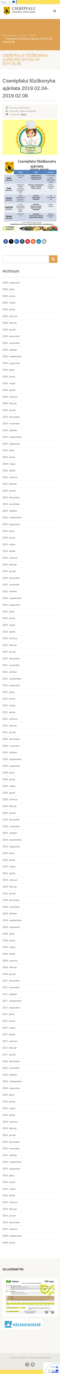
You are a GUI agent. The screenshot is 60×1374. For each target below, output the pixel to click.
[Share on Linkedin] (38, 241)
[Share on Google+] (16, 241)
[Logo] (20, 11)
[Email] (44, 241)
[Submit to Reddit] (33, 241)
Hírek (23, 114)
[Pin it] (27, 241)
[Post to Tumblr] (22, 241)
